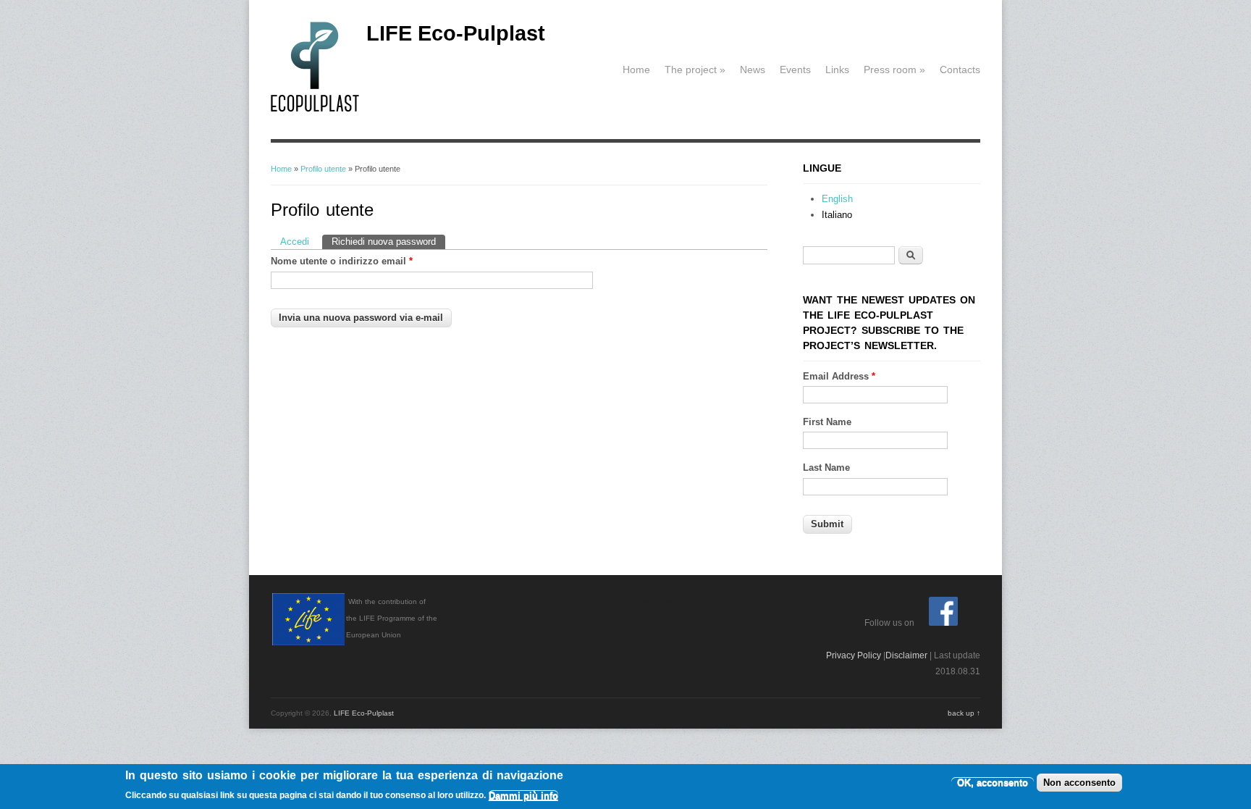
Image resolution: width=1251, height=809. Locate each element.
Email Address (839, 376)
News (752, 69)
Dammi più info (523, 795)
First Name (827, 421)
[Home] (315, 109)
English (837, 198)
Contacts (960, 69)
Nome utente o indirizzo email (342, 261)
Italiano (837, 214)
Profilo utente (323, 168)
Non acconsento (1079, 782)
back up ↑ (964, 713)
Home (636, 69)
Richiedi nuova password (388, 241)
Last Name (826, 467)
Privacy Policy (853, 655)
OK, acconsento (992, 782)
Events (795, 69)
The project (695, 69)
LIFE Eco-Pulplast (455, 33)
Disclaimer (906, 655)
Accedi (294, 241)
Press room (894, 69)
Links (837, 69)
